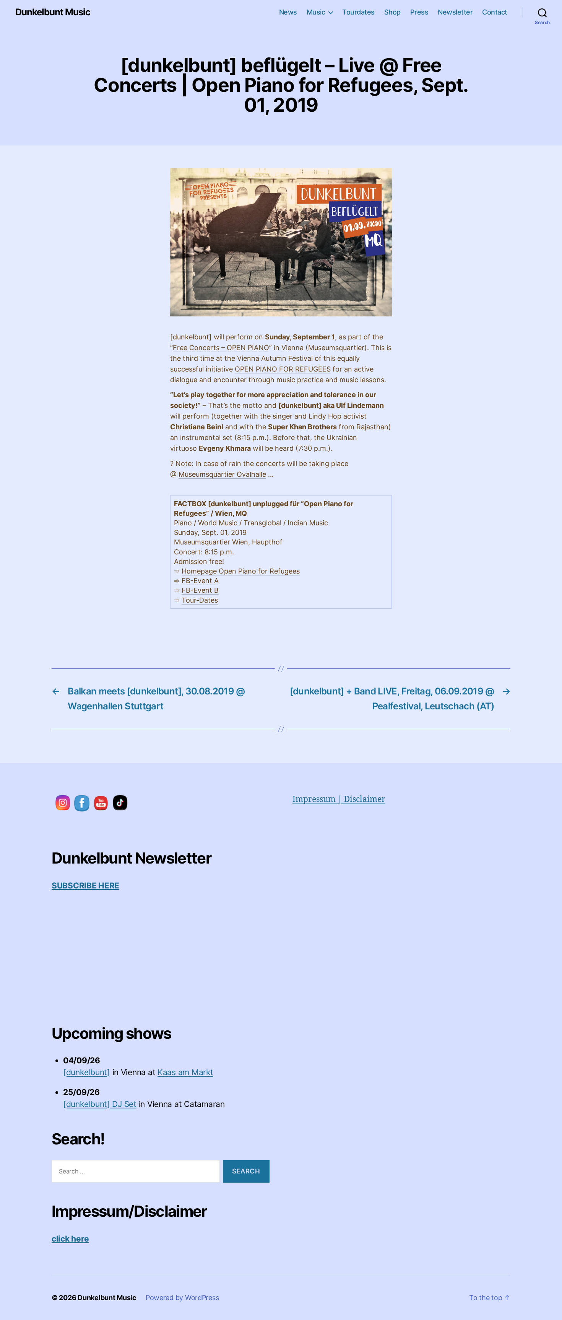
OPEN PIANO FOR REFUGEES (283, 369)
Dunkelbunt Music (52, 12)
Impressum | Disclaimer (338, 799)
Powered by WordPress (182, 1298)
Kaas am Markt (185, 1072)
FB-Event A (200, 581)
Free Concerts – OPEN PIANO (221, 348)
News (288, 12)
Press (419, 12)
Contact (494, 12)
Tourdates (358, 12)
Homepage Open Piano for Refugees (241, 571)
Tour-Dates (200, 600)
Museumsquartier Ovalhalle (222, 474)
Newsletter (455, 12)
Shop (392, 12)
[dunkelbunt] (86, 1072)
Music (316, 12)
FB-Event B (200, 590)
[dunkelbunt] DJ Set (99, 1104)
